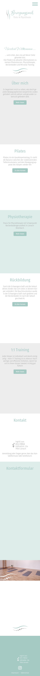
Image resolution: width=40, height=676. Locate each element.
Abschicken (20, 548)
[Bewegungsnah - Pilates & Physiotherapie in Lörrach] (20, 14)
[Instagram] (20, 669)
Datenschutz (25, 542)
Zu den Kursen (20, 170)
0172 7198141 (20, 444)
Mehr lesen (20, 102)
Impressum (15, 673)
